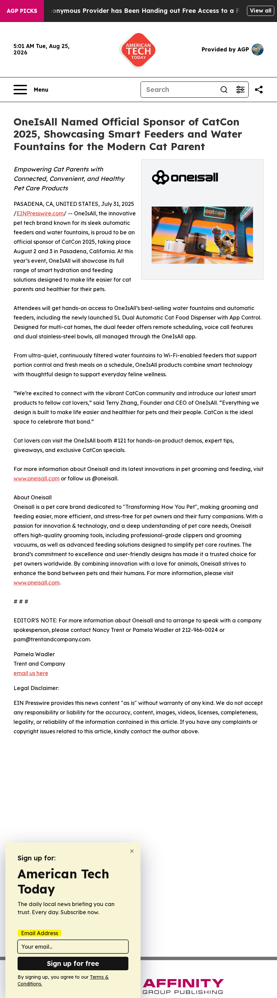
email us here (31, 673)
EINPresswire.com (40, 213)
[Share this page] (258, 89)
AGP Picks (22, 10)
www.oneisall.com (36, 478)
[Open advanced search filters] (240, 89)
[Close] (132, 851)
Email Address (39, 933)
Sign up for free (73, 963)
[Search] (224, 89)
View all (260, 10)
